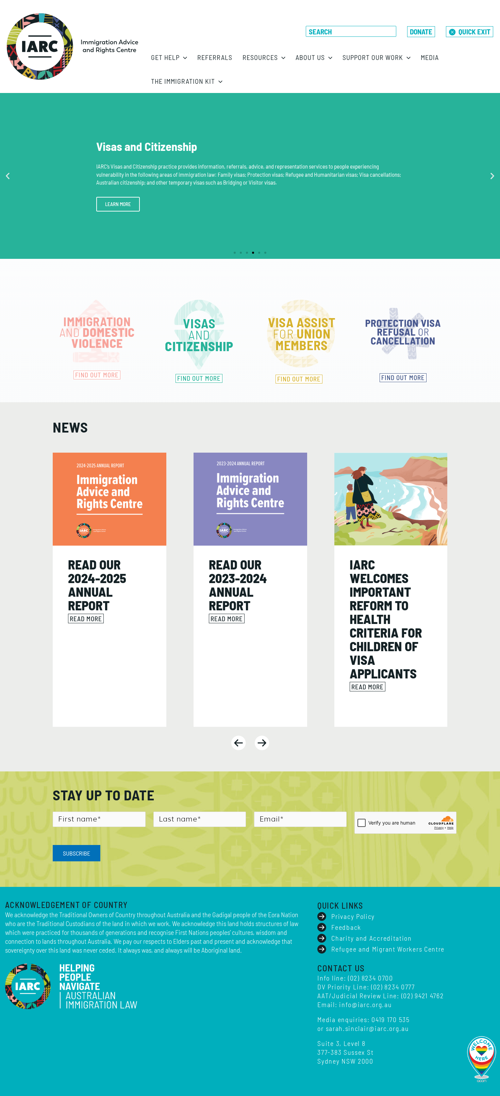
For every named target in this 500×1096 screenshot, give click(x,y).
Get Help (165, 57)
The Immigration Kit (183, 81)
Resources (260, 57)
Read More (86, 619)
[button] (183, 57)
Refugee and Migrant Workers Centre (388, 949)
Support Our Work (373, 57)
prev (238, 742)
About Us (310, 57)
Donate (421, 31)
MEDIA (430, 57)
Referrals (214, 57)
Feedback (346, 927)
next (261, 742)
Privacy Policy (353, 916)
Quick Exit (474, 31)
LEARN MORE (118, 204)
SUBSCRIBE (76, 853)
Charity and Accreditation (371, 938)
